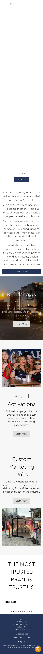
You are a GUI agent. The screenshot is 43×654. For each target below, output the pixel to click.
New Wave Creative (30, 647)
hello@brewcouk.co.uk (21, 637)
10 (31, 611)
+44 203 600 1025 (21, 634)
